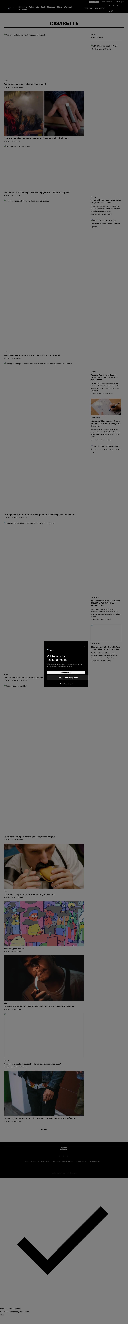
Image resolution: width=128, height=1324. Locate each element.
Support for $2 (66, 672)
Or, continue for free (66, 684)
